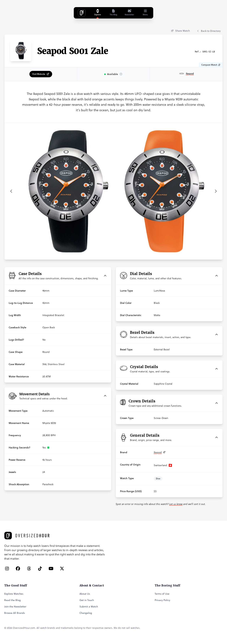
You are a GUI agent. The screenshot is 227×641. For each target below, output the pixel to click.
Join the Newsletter (15, 606)
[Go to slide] (106, 256)
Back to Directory (211, 31)
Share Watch (182, 31)
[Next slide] (216, 191)
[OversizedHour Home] (82, 12)
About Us (84, 594)
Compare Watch (209, 64)
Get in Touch (86, 600)
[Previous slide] (11, 191)
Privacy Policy (162, 600)
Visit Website (38, 74)
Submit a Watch (88, 606)
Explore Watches (13, 594)
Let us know (175, 504)
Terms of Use (162, 594)
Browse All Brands (14, 613)
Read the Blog (12, 600)
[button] (57, 275)
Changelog (85, 613)
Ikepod (158, 452)
